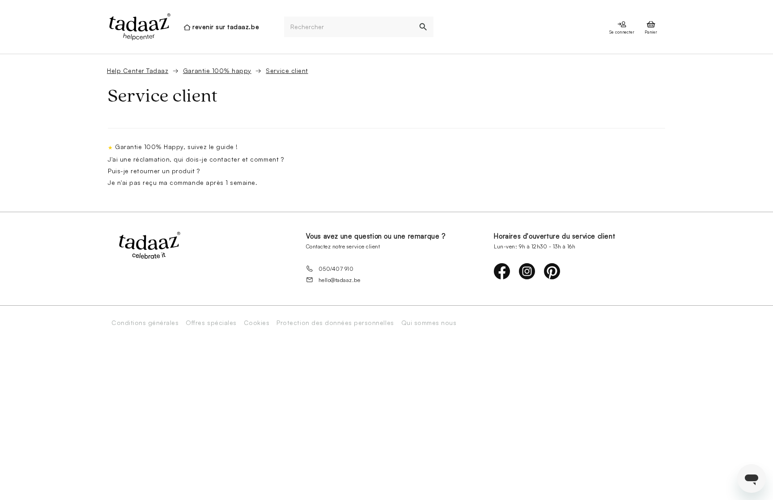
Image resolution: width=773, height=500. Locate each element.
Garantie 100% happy (217, 70)
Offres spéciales (211, 322)
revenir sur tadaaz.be (225, 26)
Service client (287, 70)
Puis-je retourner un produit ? (154, 171)
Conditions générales (144, 322)
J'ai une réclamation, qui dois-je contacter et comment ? (196, 159)
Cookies (257, 322)
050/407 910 (336, 268)
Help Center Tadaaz (137, 70)
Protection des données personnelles (335, 322)
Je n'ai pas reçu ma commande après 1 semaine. (182, 182)
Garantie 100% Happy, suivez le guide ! (176, 146)
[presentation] (139, 26)
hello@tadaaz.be (340, 280)
